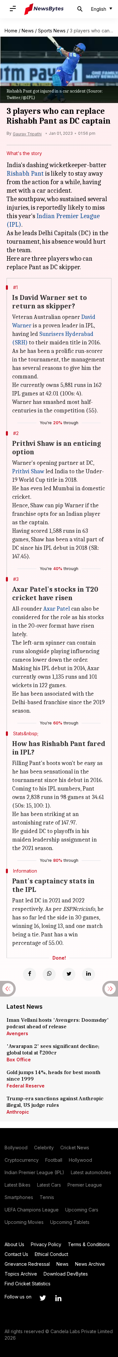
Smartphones (19, 1197)
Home (11, 30)
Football (53, 1160)
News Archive (90, 1264)
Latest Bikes (17, 1185)
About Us (14, 1244)
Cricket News (74, 1147)
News (28, 30)
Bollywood (16, 1147)
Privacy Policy (46, 1244)
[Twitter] (68, 974)
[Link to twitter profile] (42, 1298)
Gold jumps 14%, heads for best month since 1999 (54, 1075)
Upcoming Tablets (69, 1222)
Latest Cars (49, 1185)
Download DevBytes (66, 1274)
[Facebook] (29, 974)
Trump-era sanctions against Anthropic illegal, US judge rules (55, 1101)
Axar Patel (56, 608)
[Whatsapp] (49, 974)
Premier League (85, 1185)
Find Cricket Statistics (27, 1283)
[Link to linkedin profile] (58, 1298)
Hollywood (80, 1160)
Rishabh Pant (25, 173)
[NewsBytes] (44, 9)
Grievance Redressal (27, 1264)
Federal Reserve (26, 1085)
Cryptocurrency (22, 1160)
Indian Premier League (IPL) (34, 1172)
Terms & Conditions (89, 1244)
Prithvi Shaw (28, 471)
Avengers (17, 1033)
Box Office (19, 1059)
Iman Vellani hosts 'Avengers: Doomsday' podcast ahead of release (58, 1023)
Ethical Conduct (51, 1254)
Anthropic (18, 1112)
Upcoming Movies (24, 1222)
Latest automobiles (91, 1172)
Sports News (52, 30)
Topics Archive (21, 1274)
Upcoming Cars (81, 1209)
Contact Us (16, 1254)
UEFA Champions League (32, 1209)
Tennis (47, 1197)
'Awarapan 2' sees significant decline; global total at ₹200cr (53, 1049)
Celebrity (44, 1147)
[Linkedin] (88, 974)
